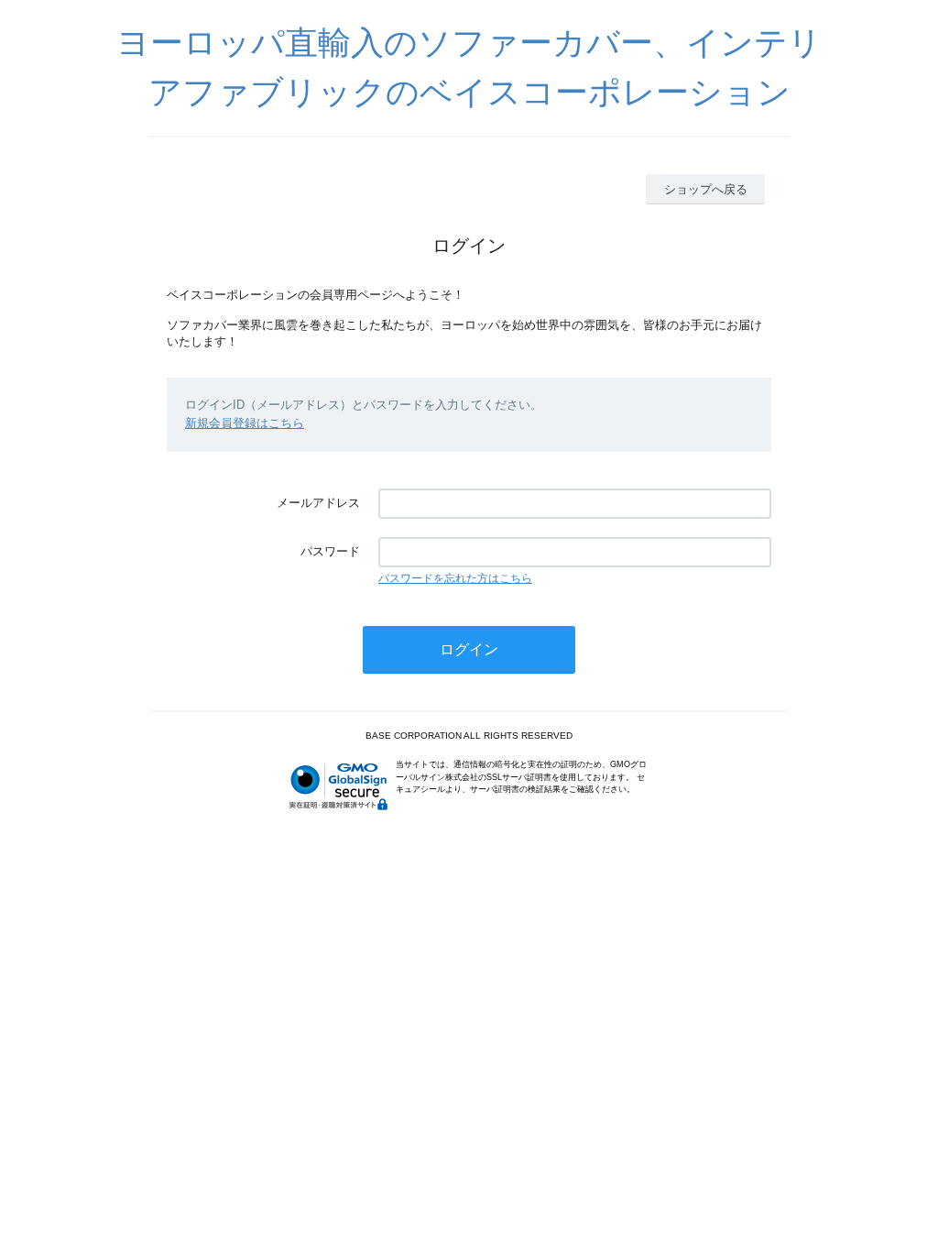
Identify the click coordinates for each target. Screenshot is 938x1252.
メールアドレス (318, 503)
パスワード (330, 551)
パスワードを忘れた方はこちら (455, 578)
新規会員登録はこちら (244, 423)
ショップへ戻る (705, 189)
